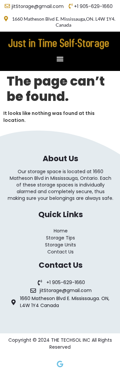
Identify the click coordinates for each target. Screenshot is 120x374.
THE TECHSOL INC (71, 340)
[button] (60, 58)
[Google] (60, 364)
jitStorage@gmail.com (38, 6)
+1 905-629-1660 (93, 6)
